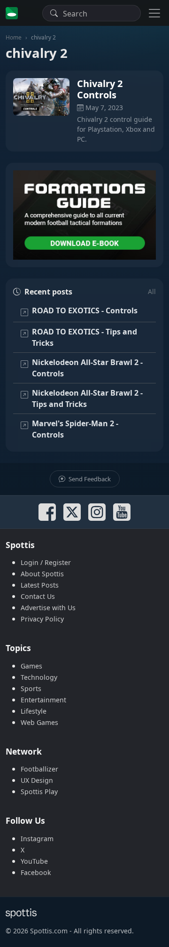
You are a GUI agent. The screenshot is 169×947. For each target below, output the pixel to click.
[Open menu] (154, 13)
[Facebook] (47, 512)
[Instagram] (97, 512)
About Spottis (42, 573)
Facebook (36, 872)
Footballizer (39, 768)
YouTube (34, 861)
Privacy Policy (42, 618)
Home (14, 37)
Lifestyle (33, 711)
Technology (39, 677)
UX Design (37, 780)
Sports (31, 688)
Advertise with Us (48, 607)
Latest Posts (40, 585)
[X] (72, 512)
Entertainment (43, 699)
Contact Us (38, 596)
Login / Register (46, 562)
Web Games (39, 722)
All (152, 291)
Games (31, 665)
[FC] (84, 215)
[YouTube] (122, 512)
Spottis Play (39, 791)
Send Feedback (89, 479)
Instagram (37, 838)
